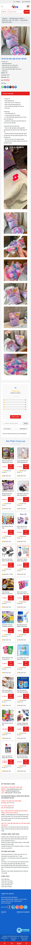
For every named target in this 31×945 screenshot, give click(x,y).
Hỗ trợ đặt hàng (5, 879)
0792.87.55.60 (9, 901)
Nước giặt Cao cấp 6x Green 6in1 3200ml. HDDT (7, 658)
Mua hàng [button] (10, 466)
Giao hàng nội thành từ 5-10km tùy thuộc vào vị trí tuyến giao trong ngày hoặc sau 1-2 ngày (14, 855)
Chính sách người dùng (7, 883)
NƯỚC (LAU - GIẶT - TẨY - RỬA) (10, 20)
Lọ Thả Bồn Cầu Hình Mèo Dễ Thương (23, 658)
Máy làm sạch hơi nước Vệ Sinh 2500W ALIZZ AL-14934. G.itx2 (8, 560)
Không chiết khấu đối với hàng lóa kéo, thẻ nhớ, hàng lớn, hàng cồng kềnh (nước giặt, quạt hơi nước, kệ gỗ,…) (14, 838)
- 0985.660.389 (17, 901)
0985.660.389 (8, 792)
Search (26, 423)
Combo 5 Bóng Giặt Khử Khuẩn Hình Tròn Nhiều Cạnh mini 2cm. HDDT (23, 724)
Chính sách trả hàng (6, 886)
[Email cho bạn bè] (10, 87)
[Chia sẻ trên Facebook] (5, 87)
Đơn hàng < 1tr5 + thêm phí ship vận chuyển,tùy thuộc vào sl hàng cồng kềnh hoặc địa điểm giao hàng (15, 862)
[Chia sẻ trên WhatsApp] (2, 87)
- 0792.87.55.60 (17, 792)
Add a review (15, 417)
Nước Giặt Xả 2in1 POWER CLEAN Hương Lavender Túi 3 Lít (7, 494)
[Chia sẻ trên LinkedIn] (15, 87)
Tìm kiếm (27, 11)
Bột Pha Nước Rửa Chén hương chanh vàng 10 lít (22, 757)
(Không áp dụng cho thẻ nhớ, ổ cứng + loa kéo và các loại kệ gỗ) (15, 847)
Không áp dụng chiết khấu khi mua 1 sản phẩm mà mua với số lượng (15, 843)
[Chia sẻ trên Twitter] (8, 87)
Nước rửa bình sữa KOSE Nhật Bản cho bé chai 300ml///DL (22, 461)
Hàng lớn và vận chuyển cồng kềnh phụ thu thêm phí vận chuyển (14, 872)
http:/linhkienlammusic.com (14, 789)
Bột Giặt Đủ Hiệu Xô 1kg (7, 527)
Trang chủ (4, 18)
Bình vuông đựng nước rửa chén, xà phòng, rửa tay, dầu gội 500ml (7, 691)
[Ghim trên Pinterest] (13, 87)
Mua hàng (10, 762)
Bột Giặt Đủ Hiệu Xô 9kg (7, 724)
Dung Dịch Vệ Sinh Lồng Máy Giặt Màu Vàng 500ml (7, 625)
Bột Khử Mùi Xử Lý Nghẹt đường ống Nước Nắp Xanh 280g (23, 625)
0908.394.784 (9, 807)
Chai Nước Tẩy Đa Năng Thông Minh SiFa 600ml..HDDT (22, 560)
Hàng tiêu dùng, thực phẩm (16, 18)
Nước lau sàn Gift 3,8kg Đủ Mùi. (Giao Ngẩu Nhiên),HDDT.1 (7, 461)
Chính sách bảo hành (6, 884)
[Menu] (2, 6)
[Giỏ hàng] (28, 6)
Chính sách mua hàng (6, 881)
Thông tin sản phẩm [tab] (8, 93)
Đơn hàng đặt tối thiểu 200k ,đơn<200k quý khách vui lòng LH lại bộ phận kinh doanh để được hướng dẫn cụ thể (15, 867)
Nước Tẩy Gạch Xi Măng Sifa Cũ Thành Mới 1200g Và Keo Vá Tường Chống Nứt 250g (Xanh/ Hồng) (8, 757)
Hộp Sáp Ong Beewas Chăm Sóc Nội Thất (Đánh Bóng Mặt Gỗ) (8, 592)
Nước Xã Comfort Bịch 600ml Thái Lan (22, 592)
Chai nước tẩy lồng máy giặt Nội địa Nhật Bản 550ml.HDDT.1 (22, 494)
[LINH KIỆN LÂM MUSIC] (15, 6)
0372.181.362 (10, 802)
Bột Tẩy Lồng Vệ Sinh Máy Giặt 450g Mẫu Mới (22, 691)
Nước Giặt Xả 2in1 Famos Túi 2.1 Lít (22, 527)
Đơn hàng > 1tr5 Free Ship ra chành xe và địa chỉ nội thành (14, 859)
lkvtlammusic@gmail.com (12, 791)
